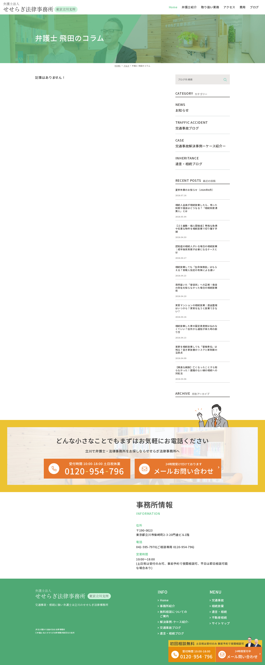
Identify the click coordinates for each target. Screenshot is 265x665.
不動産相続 (219, 617)
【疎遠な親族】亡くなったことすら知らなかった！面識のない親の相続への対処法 (196, 370)
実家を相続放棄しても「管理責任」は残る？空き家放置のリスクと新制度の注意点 (196, 349)
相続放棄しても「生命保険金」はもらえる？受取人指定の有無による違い (196, 268)
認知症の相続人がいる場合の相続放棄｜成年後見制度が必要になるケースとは (196, 249)
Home (164, 600)
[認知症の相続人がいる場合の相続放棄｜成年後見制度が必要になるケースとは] (225, 249)
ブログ (254, 7)
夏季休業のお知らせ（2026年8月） (195, 189)
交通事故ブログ (170, 627)
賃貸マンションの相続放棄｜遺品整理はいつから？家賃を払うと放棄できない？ (196, 308)
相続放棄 (218, 606)
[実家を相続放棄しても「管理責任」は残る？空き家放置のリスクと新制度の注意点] (225, 349)
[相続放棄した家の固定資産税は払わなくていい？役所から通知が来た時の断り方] (225, 329)
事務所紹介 (167, 606)
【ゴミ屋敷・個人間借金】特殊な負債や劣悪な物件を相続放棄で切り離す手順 (196, 229)
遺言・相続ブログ (172, 633)
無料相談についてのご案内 (173, 613)
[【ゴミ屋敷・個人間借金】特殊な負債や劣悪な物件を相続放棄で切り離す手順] (225, 228)
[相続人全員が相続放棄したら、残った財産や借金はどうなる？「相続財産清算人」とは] (225, 208)
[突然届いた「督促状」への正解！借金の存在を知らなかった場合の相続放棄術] (225, 287)
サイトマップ (221, 623)
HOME (118, 65)
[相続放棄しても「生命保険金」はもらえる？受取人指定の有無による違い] (225, 270)
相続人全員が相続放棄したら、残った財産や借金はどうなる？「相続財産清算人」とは (196, 208)
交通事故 (218, 600)
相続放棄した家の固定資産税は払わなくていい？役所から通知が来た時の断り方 (196, 329)
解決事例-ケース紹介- (174, 622)
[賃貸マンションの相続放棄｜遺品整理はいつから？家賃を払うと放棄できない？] (225, 308)
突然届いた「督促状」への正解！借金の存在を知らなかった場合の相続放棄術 (196, 287)
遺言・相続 (219, 611)
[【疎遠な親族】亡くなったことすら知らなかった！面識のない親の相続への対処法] (225, 370)
